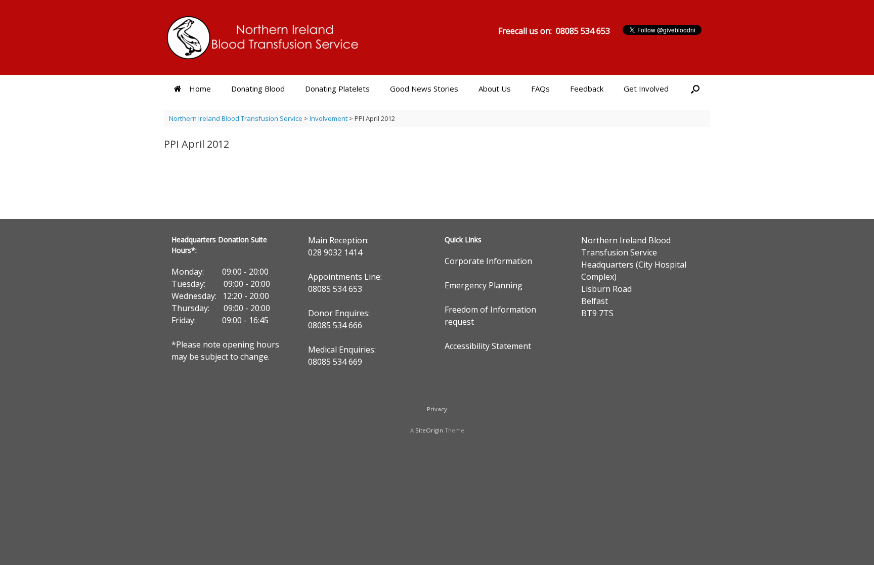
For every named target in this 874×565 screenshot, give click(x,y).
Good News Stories (424, 88)
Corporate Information (488, 261)
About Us (494, 88)
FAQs (540, 88)
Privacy (437, 409)
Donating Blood (258, 88)
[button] (695, 89)
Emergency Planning (483, 285)
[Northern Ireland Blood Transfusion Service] (262, 37)
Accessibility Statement (488, 346)
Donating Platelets (337, 88)
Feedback (586, 88)
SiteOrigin (429, 430)
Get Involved (646, 88)
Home (200, 88)
